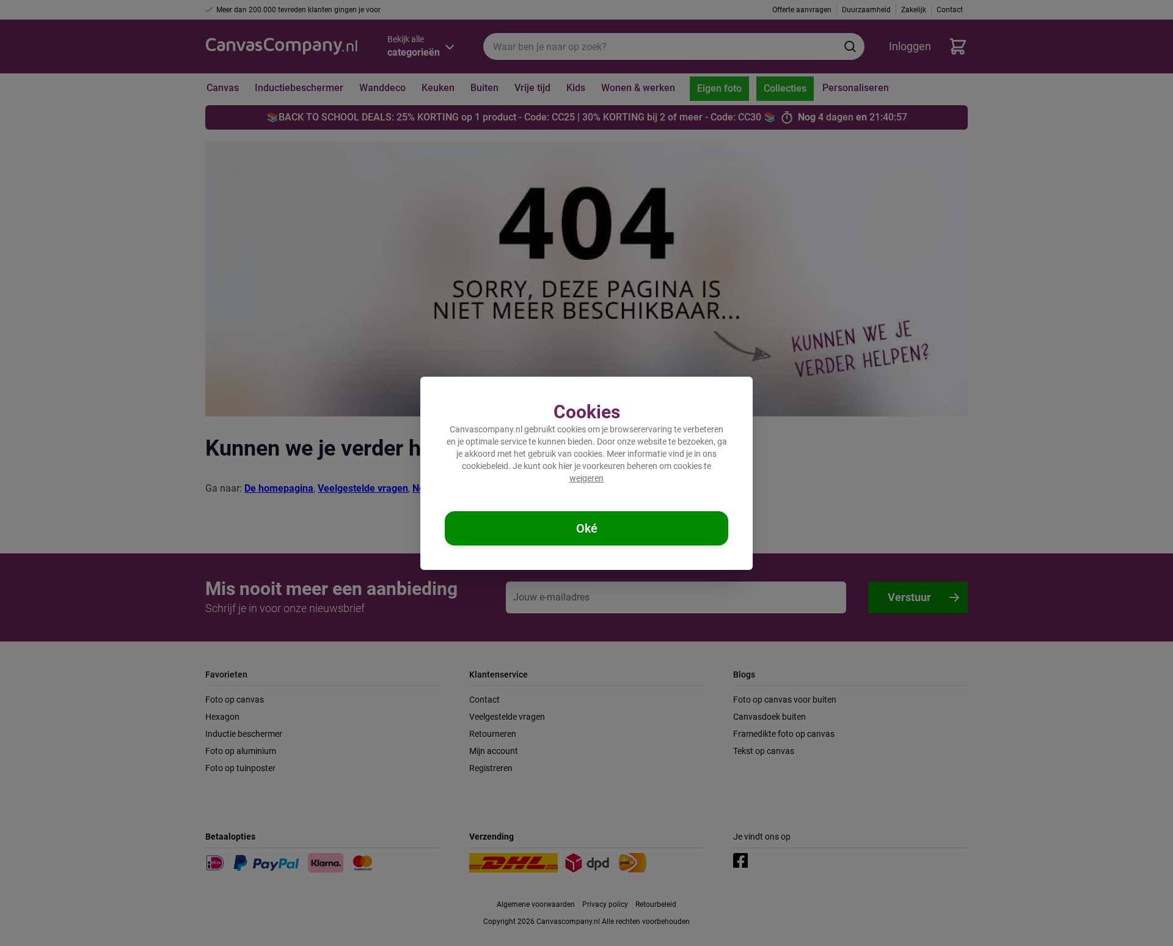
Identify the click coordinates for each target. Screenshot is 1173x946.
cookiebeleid (485, 466)
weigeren (586, 478)
